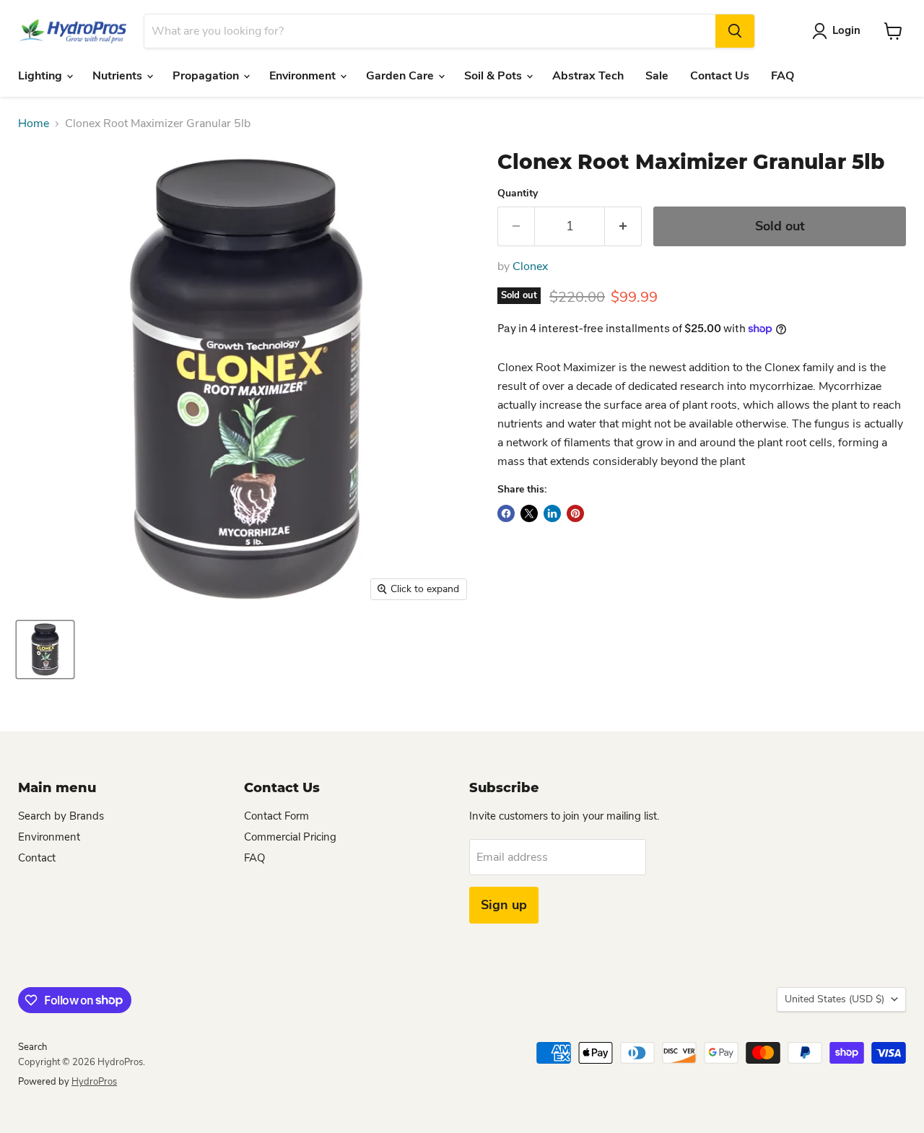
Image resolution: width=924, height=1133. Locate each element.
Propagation (207, 76)
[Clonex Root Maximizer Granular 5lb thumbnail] (45, 649)
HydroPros (94, 1081)
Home (33, 123)
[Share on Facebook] (506, 513)
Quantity (517, 193)
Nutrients (118, 76)
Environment (304, 76)
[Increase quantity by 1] (623, 226)
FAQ (782, 76)
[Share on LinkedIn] (552, 513)
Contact (37, 858)
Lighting (41, 76)
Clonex (530, 266)
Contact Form (276, 816)
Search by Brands (61, 816)
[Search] (734, 31)
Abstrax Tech (588, 76)
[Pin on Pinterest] (575, 513)
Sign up (504, 904)
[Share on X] (529, 513)
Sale (656, 76)
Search (32, 1047)
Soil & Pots (494, 76)
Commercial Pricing (290, 837)
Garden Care (401, 76)
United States (834, 999)
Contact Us (719, 76)
